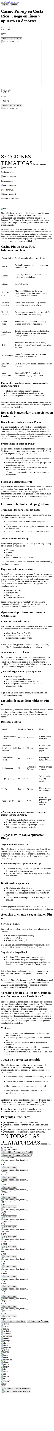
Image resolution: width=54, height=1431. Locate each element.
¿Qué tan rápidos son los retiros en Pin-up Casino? (24, 1132)
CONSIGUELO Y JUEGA (11, 39)
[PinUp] (5, 209)
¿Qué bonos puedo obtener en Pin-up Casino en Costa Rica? (24, 1126)
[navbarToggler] (2, 2)
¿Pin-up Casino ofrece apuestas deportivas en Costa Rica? (27, 1129)
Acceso (14, 5)
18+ (3, 1386)
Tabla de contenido (16, 203)
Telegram (44, 1321)
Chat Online (20, 1321)
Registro (5, 5)
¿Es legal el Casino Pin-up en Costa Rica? (20, 1122)
